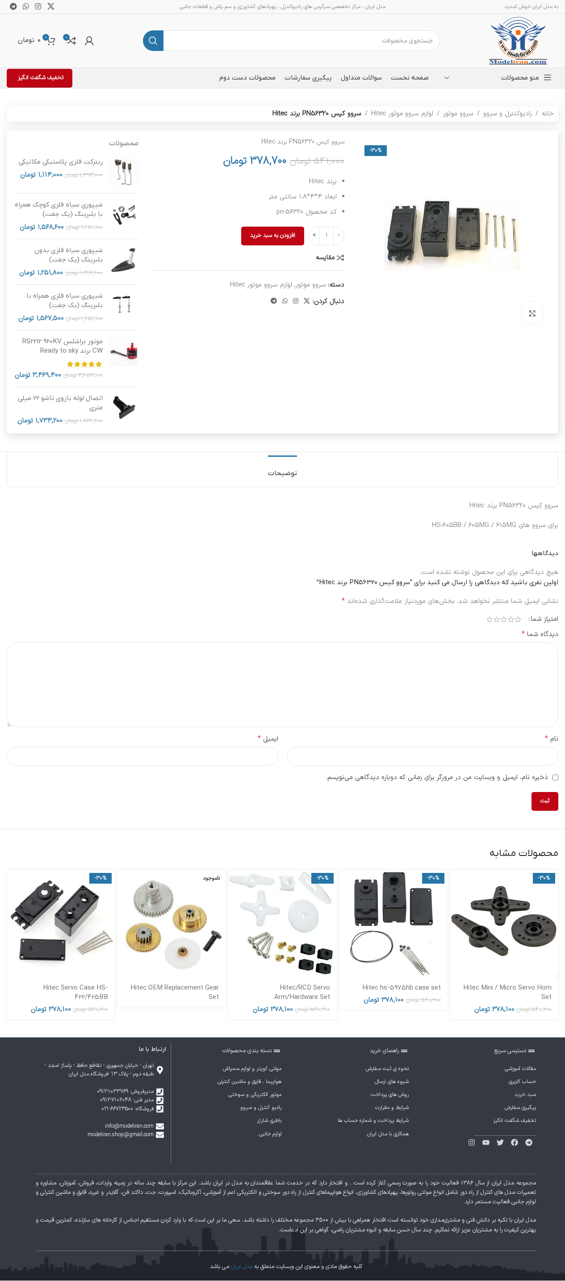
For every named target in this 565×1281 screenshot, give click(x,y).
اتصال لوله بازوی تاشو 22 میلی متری (60, 403)
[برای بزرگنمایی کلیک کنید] (532, 313)
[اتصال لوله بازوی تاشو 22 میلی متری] (123, 410)
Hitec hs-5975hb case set (401, 987)
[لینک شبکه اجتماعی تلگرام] (274, 301)
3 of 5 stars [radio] (503, 619)
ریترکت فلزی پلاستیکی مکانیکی (61, 161)
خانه (548, 114)
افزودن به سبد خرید (272, 235)
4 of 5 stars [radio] (496, 619)
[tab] (282, 469)
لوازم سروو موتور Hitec (402, 114)
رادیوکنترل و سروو (507, 114)
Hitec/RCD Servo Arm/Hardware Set (302, 992)
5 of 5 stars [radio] (489, 619)
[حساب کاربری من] (89, 41)
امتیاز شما (544, 619)
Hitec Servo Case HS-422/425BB (75, 992)
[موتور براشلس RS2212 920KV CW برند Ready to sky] (123, 358)
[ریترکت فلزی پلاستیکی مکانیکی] (123, 171)
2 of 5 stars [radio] (511, 619)
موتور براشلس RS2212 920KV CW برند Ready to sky (62, 346)
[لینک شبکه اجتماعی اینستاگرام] (295, 301)
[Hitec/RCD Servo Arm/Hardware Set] (282, 924)
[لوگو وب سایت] (518, 40)
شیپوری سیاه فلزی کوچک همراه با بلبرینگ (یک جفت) (59, 209)
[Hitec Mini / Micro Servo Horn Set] (504, 924)
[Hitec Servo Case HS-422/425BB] (61, 924)
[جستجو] (153, 40)
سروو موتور (458, 114)
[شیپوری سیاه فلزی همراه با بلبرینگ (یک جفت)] (123, 307)
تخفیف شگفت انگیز (40, 77)
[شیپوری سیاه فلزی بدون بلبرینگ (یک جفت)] (123, 262)
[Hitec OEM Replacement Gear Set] (171, 924)
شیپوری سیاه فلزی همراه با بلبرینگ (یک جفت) (64, 300)
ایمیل (268, 739)
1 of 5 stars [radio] (518, 619)
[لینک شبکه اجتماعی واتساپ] (285, 301)
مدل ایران (241, 1266)
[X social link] (307, 301)
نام (551, 739)
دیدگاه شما (540, 634)
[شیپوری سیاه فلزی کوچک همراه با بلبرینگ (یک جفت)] (123, 216)
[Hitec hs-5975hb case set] (393, 924)
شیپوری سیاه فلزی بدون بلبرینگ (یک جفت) (68, 255)
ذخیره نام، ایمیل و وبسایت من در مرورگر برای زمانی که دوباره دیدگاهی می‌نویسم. (437, 777)
